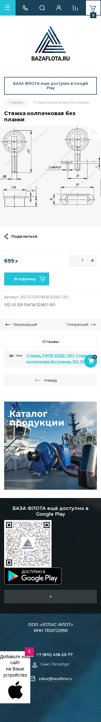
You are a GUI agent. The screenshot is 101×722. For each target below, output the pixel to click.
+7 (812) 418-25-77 (54, 654)
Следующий (77, 324)
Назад (50, 380)
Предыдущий (25, 324)
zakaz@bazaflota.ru (55, 679)
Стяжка (33, 356)
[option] (50, 176)
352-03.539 (81, 362)
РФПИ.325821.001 (58, 356)
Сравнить (94, 132)
